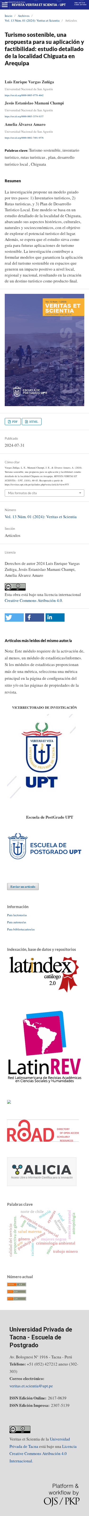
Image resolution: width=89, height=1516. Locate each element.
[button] (14, 617)
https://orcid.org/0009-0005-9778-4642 (24, 95)
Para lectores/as (17, 915)
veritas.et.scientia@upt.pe (31, 1386)
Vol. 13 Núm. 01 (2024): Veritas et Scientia (32, 20)
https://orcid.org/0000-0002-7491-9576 (24, 137)
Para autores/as (16, 922)
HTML (33, 421)
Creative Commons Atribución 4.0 (33, 600)
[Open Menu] (4, 4)
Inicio (8, 16)
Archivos (23, 16)
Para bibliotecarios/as (21, 929)
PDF (14, 421)
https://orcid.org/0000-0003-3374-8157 (24, 116)
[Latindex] (44, 992)
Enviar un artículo (22, 886)
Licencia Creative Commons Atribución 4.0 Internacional (43, 1454)
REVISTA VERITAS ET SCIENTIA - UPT (39, 5)
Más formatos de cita (22, 493)
